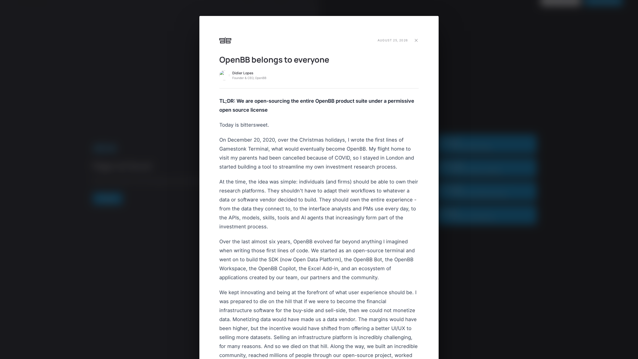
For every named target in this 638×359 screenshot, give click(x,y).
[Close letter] (416, 40)
